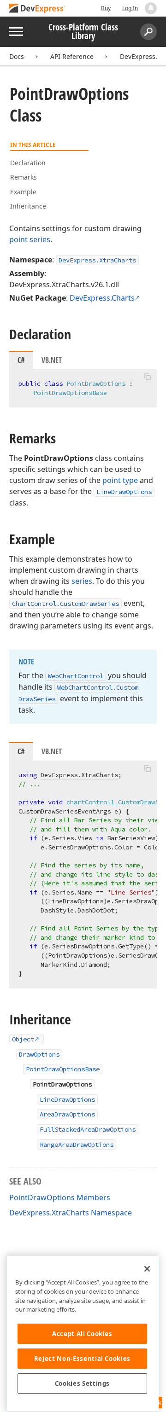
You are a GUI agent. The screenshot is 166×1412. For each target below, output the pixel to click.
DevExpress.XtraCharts (97, 260)
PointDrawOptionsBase (70, 393)
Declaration (28, 162)
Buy (106, 8)
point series (29, 239)
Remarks (23, 177)
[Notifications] (151, 8)
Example (23, 191)
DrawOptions (39, 1054)
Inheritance (28, 206)
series (81, 581)
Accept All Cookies (82, 1334)
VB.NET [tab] (52, 360)
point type (120, 480)
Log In (130, 8)
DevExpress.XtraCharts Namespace (70, 1213)
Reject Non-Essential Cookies (82, 1358)
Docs (16, 56)
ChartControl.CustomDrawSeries (65, 603)
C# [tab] (21, 360)
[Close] (147, 1269)
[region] (82, 1333)
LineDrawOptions (124, 492)
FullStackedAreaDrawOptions (88, 1129)
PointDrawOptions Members (59, 1197)
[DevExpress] (37, 9)
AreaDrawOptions (67, 1114)
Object (23, 1039)
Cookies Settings (82, 1383)
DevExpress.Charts (102, 298)
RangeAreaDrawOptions (76, 1144)
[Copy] (147, 377)
